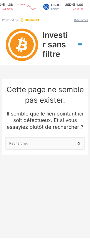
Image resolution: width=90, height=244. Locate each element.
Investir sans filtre (55, 44)
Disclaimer (81, 20)
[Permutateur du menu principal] (80, 45)
